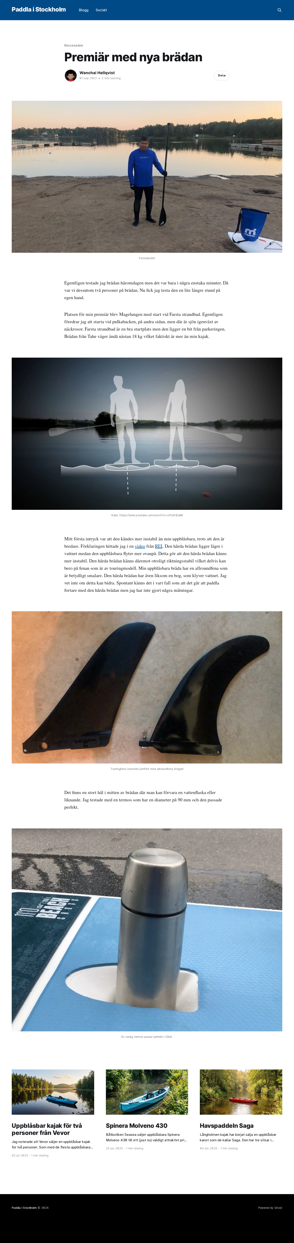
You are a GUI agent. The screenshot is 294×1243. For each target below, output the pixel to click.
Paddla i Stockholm (39, 9)
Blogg (83, 10)
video (140, 546)
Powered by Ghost (270, 1208)
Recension (73, 45)
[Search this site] (279, 10)
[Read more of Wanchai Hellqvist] (70, 75)
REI (158, 546)
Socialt (101, 10)
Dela (222, 75)
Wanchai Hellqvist (97, 72)
